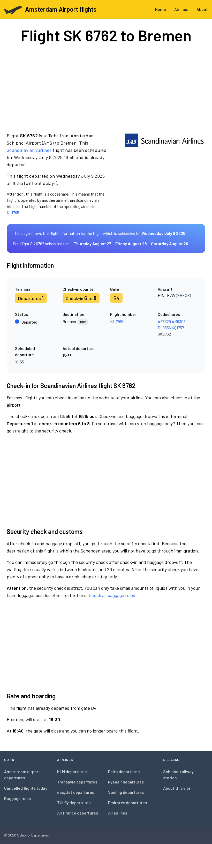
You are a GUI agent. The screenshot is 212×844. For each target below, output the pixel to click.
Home (160, 9)
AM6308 (179, 321)
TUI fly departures (73, 802)
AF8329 (164, 321)
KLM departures (72, 771)
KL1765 (13, 212)
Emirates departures (127, 802)
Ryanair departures (126, 781)
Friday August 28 (131, 243)
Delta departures (124, 771)
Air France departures (77, 812)
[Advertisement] (106, 87)
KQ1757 (178, 327)
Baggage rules (17, 798)
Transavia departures (77, 781)
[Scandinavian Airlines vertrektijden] (164, 174)
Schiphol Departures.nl (34, 835)
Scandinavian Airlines (29, 150)
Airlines (181, 9)
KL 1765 (116, 321)
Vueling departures (126, 792)
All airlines (117, 812)
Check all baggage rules (112, 595)
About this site (177, 788)
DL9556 (164, 327)
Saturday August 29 (169, 243)
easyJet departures (75, 792)
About (202, 9)
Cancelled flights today (25, 788)
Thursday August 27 (92, 243)
